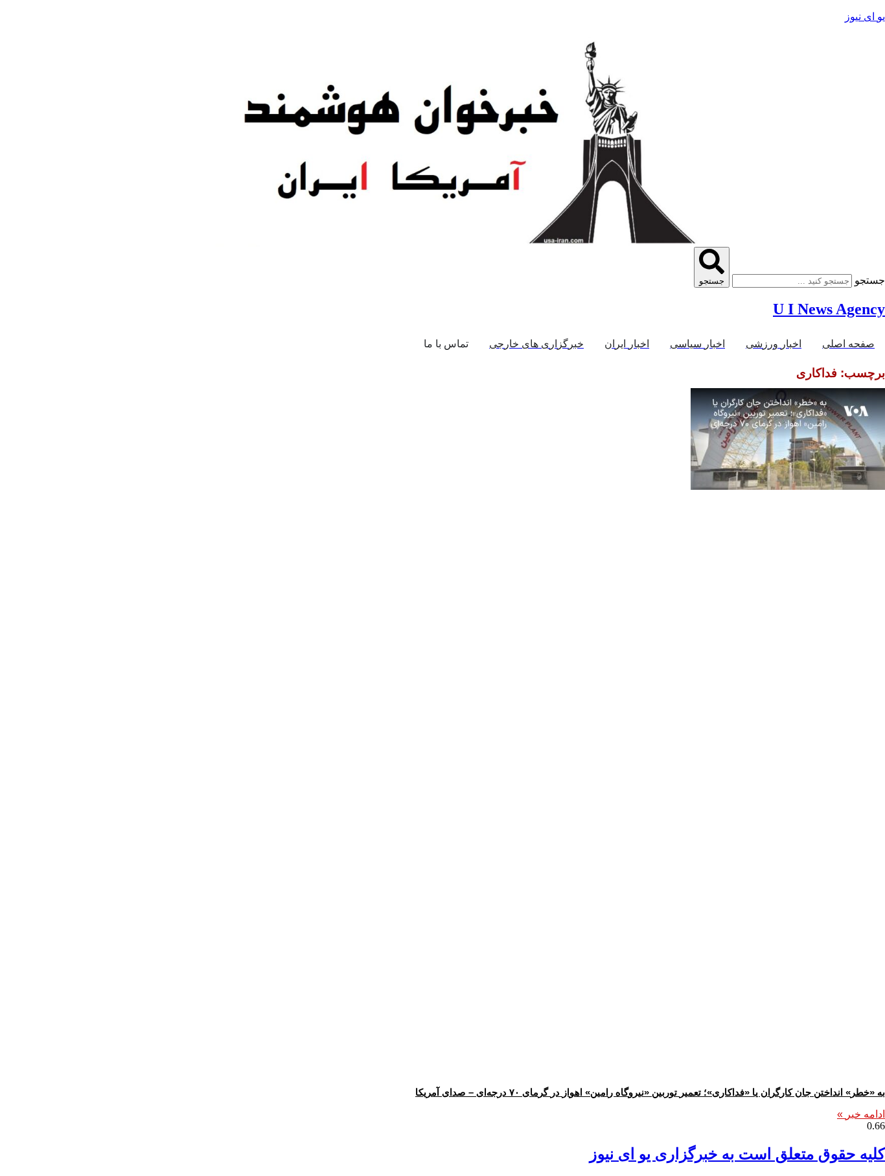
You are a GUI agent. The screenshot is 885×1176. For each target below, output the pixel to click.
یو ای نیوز (865, 16)
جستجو (870, 280)
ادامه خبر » (861, 1114)
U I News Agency (829, 309)
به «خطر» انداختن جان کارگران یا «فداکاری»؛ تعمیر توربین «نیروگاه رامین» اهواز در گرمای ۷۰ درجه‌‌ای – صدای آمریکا (650, 1092)
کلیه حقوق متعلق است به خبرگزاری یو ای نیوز (737, 1154)
